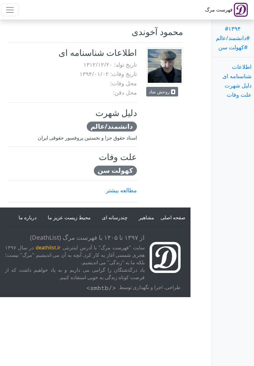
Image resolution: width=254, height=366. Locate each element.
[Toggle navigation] (10, 10)
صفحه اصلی (173, 217)
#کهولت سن (232, 47)
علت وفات (239, 94)
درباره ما (28, 217)
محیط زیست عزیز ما (69, 217)
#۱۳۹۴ (233, 28)
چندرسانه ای (115, 217)
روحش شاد (161, 92)
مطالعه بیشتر (121, 190)
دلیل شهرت (238, 85)
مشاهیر (146, 217)
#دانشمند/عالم (233, 38)
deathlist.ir (48, 247)
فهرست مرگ (219, 9)
